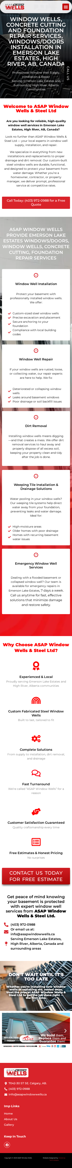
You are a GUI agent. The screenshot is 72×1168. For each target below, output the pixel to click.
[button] (65, 7)
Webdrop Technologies (57, 1159)
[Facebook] (7, 1145)
